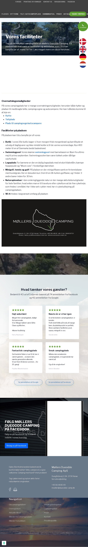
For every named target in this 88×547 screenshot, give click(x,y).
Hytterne (14, 14)
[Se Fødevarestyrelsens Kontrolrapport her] (15, 489)
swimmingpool (42, 152)
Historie (81, 14)
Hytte (8, 115)
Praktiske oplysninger (32, 2)
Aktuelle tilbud (70, 14)
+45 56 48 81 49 (59, 485)
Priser (59, 14)
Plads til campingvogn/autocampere (23, 123)
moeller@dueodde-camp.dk (63, 488)
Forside (18, 2)
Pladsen (5, 14)
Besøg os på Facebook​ (16, 446)
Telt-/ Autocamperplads (30, 14)
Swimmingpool (49, 14)
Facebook (71, 2)
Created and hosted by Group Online (26, 533)
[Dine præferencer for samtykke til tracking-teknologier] (4, 543)
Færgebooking (59, 2)
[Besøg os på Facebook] (11, 489)
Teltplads (10, 119)
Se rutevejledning (59, 479)
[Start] (44, 8)
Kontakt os (47, 2)
